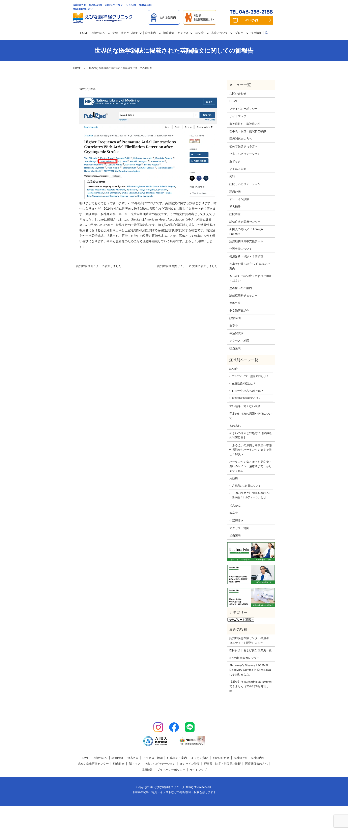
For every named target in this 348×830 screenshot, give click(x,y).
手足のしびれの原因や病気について (250, 416)
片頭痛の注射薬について (246, 485)
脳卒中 (233, 325)
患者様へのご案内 (240, 288)
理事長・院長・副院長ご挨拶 (247, 131)
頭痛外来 (235, 191)
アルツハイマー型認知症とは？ (250, 376)
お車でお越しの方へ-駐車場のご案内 (249, 266)
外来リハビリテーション (244, 153)
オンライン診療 (239, 199)
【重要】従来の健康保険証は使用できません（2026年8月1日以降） (250, 686)
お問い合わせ (237, 93)
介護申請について (240, 248)
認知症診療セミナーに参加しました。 (100, 266)
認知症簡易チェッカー (243, 295)
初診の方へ (98, 32)
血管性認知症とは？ (244, 383)
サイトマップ (237, 116)
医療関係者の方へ (240, 138)
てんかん (235, 505)
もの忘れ (235, 425)
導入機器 (235, 206)
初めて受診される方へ (243, 146)
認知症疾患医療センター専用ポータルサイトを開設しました (250, 640)
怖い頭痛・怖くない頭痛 (244, 406)
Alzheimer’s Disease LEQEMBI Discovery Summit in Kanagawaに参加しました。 (250, 670)
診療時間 (235, 318)
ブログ (239, 32)
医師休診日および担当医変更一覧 (250, 650)
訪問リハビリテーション (244, 184)
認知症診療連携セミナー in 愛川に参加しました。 (188, 266)
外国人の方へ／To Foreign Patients (246, 231)
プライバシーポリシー (243, 108)
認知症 (233, 368)
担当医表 (235, 348)
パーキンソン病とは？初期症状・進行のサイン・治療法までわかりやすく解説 (250, 466)
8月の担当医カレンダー (244, 657)
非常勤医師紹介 (239, 310)
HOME (84, 32)
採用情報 (256, 32)
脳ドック (235, 161)
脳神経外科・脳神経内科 (244, 123)
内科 (232, 176)
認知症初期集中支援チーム (246, 241)
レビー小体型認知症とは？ (247, 390)
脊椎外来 (235, 303)
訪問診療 (235, 214)
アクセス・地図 (239, 340)
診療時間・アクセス (175, 32)
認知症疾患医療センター (244, 221)
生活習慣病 (236, 333)
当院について (219, 32)
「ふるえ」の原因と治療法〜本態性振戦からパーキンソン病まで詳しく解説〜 (250, 449)
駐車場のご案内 (177, 757)
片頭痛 (233, 478)
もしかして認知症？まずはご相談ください (250, 278)
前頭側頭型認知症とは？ (246, 397)
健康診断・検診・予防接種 (246, 256)
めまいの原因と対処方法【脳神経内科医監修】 (250, 435)
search (268, 33)
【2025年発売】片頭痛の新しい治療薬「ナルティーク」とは (251, 495)
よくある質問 (237, 169)
